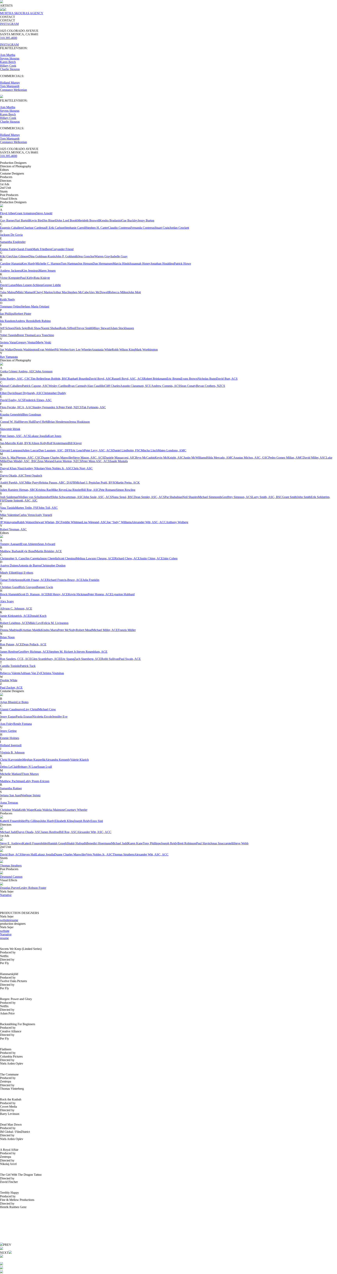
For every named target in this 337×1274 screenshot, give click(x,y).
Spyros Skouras (9, 58)
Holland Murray (10, 82)
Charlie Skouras (10, 69)
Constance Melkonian (13, 89)
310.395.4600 (8, 38)
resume (13, 920)
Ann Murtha (7, 55)
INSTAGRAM (9, 24)
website (4, 920)
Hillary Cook (8, 65)
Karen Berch (8, 62)
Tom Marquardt (9, 86)
